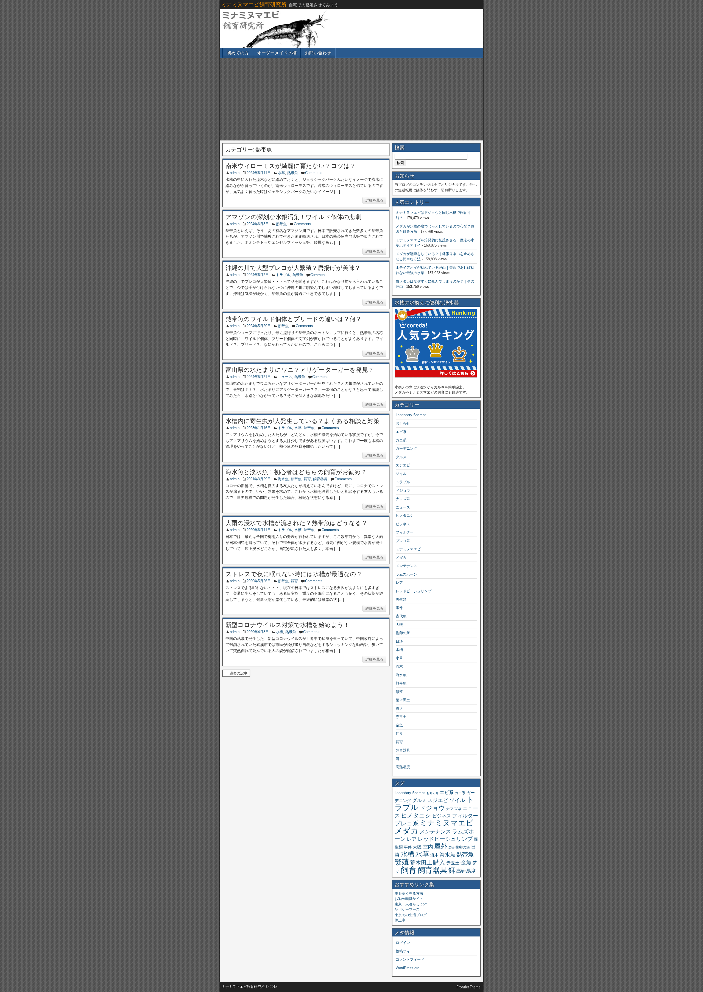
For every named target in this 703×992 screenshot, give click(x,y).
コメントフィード (410, 959)
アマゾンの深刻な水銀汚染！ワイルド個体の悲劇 (293, 217)
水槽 (298, 530)
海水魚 (283, 479)
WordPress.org (407, 968)
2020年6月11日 (259, 530)
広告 (451, 847)
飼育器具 (320, 479)
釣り (399, 733)
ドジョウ (403, 490)
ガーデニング (406, 448)
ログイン (403, 943)
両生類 (401, 599)
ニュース (285, 377)
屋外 (440, 846)
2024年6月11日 (259, 173)
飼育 (307, 479)
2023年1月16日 (259, 428)
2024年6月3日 (258, 224)
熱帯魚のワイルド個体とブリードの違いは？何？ (293, 319)
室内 (428, 847)
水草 (281, 173)
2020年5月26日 (259, 581)
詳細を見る (374, 200)
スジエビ (403, 465)
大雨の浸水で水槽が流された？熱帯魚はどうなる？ (296, 523)
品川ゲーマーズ (407, 909)
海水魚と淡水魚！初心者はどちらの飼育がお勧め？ (296, 472)
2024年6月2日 (258, 275)
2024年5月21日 (259, 377)
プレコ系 (403, 541)
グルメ (401, 457)
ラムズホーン (406, 574)
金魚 (399, 725)
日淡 (399, 641)
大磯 (399, 625)
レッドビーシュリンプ (413, 591)
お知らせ (432, 793)
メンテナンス (406, 566)
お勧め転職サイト (409, 899)
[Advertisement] (351, 99)
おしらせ (403, 423)
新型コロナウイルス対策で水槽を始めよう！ (287, 624)
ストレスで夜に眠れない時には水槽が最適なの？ (293, 574)
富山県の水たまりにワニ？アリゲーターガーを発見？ (299, 369)
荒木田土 (403, 700)
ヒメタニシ (405, 515)
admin (234, 173)
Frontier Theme (469, 987)
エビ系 (401, 432)
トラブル (283, 275)
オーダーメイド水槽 (277, 53)
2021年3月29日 (259, 479)
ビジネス (403, 524)
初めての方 (238, 53)
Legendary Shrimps (411, 415)
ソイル (401, 474)
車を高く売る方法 (409, 893)
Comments (313, 173)
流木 (399, 666)
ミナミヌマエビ (408, 549)
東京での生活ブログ (411, 915)
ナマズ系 (403, 499)
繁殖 (399, 692)
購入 (399, 708)
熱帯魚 (292, 173)
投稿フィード (406, 951)
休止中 (400, 920)
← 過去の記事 (236, 673)
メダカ (401, 558)
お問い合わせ (318, 53)
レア (399, 583)
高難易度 (403, 767)
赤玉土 (401, 717)
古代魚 (401, 616)
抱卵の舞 (403, 633)
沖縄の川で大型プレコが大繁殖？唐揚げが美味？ (293, 267)
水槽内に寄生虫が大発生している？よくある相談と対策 (302, 421)
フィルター (405, 532)
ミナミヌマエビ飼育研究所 (254, 4)
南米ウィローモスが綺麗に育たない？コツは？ (290, 165)
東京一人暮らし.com (411, 904)
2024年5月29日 (259, 326)
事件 (399, 608)
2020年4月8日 (258, 632)
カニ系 (401, 440)
